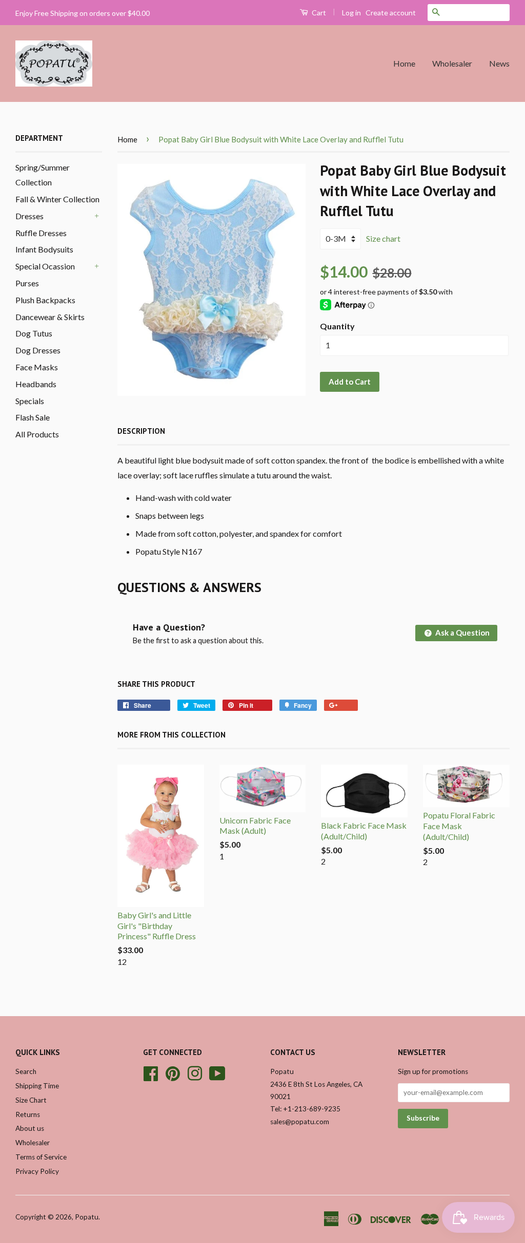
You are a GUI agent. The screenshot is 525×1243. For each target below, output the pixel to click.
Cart (318, 12)
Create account (391, 12)
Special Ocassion (45, 266)
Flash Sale (32, 417)
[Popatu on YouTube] (217, 1072)
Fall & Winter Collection (57, 199)
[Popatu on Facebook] (150, 1072)
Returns (27, 1114)
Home (404, 63)
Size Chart (31, 1100)
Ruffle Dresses (41, 233)
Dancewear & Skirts (50, 317)
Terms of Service (41, 1157)
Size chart (383, 238)
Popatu (86, 1217)
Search (25, 1071)
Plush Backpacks (45, 300)
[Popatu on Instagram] (195, 1072)
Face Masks (36, 367)
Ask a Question (462, 632)
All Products (37, 434)
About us (29, 1128)
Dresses (29, 216)
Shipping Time (37, 1086)
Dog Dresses (37, 350)
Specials (29, 401)
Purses (27, 283)
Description (141, 431)
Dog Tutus (33, 333)
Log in (351, 12)
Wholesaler (452, 63)
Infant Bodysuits (44, 249)
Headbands (35, 384)
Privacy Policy (37, 1171)
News (499, 63)
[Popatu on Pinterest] (172, 1072)
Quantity (337, 326)
